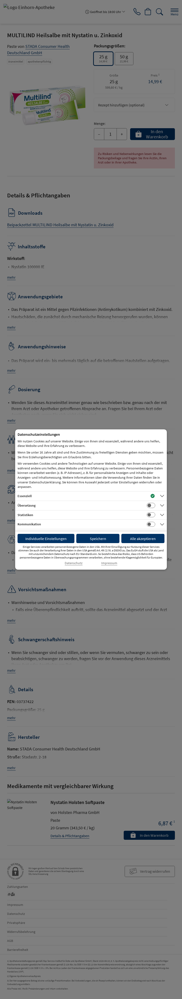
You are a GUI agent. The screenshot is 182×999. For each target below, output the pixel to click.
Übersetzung (27, 505)
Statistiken (25, 515)
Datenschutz (73, 563)
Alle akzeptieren (143, 538)
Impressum (109, 563)
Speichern (98, 538)
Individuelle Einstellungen (46, 538)
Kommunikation (29, 524)
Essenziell (25, 496)
